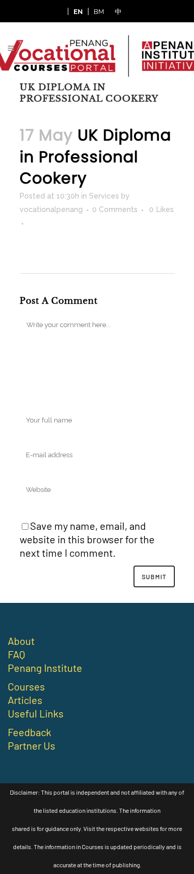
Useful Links (36, 713)
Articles (25, 700)
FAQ (16, 654)
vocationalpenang (51, 209)
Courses (26, 686)
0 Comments (115, 209)
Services (104, 196)
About (21, 641)
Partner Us (31, 745)
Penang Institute (45, 667)
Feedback (29, 732)
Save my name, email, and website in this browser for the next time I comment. (87, 539)
